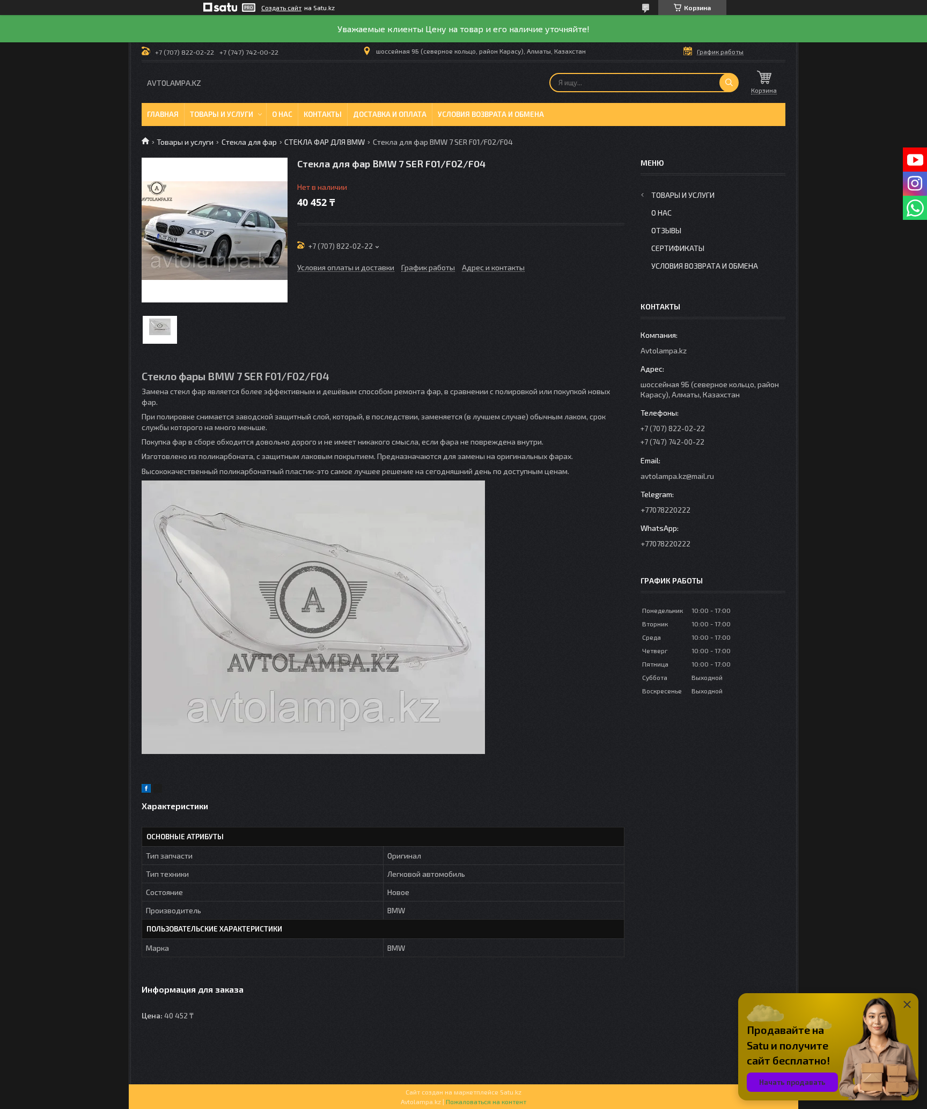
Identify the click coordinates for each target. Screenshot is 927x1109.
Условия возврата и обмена (491, 114)
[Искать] (729, 82)
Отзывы (666, 230)
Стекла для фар (249, 141)
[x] (157, 789)
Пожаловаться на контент (486, 1101)
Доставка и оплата (389, 114)
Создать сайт (281, 7)
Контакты (323, 114)
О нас (282, 114)
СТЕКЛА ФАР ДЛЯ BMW (324, 141)
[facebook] (146, 789)
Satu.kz (510, 1092)
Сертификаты (677, 248)
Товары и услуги (221, 114)
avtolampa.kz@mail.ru (677, 475)
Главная (163, 114)
